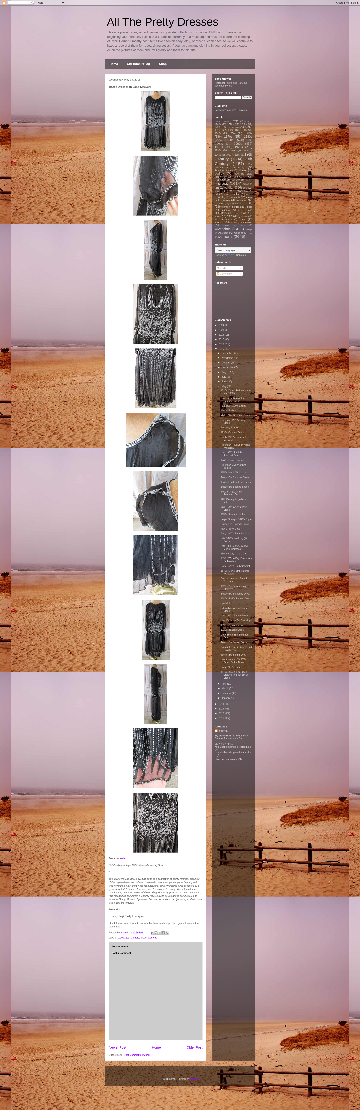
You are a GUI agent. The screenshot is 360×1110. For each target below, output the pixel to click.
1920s (120, 937)
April (224, 683)
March (225, 688)
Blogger (194, 1078)
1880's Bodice (228, 410)
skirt (229, 216)
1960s (218, 155)
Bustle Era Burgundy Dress (235, 593)
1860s (248, 133)
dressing (247, 184)
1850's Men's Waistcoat (233, 472)
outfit (249, 203)
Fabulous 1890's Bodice (234, 405)
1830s (243, 130)
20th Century (132, 937)
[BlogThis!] (156, 933)
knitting (221, 197)
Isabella (222, 730)
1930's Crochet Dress (232, 432)
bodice (219, 173)
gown (230, 190)
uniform (227, 225)
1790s (218, 127)
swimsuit (219, 222)
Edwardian (227, 187)
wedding (238, 232)
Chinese (238, 176)
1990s (237, 155)
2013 (222, 708)
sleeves (245, 216)
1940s (233, 150)
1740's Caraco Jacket (232, 460)
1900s (238, 143)
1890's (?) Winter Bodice (234, 625)
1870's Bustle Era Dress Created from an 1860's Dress (235, 675)
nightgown (241, 200)
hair (246, 191)
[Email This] (152, 933)
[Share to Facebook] (163, 933)
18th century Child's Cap (234, 553)
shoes (218, 216)
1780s (243, 124)
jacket (236, 194)
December (227, 353)
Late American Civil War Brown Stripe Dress (234, 661)
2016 (222, 344)
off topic (219, 203)
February (227, 693)
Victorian (222, 229)
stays (242, 219)
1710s (217, 121)
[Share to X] (160, 933)
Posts (222, 268)
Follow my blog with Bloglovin (231, 110)
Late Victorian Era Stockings (236, 620)
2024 (222, 325)
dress (144, 937)
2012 (222, 713)
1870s (228, 136)
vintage (249, 230)
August (226, 372)
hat (216, 194)
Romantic (226, 213)
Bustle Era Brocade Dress (235, 524)
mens (249, 197)
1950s (245, 151)
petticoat (237, 206)
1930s (218, 150)
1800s (244, 127)
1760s (218, 124)
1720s (226, 121)
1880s (248, 136)
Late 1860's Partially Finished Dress (232, 454)
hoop (226, 194)
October (226, 362)
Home (114, 64)
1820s (231, 130)
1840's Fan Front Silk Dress (236, 482)
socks (229, 219)
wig (250, 233)
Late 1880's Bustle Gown (234, 615)
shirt (243, 213)
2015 (222, 349)
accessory (238, 167)
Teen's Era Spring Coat (233, 654)
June (225, 381)
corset (223, 179)
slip (216, 219)
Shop (163, 64)
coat (250, 176)
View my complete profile (228, 759)
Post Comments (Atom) (137, 1054)
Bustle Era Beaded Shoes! (235, 486)
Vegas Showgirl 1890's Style (236, 519)
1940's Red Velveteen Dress (236, 598)
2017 (222, 339)
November (227, 357)
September (228, 367)
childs (223, 176)
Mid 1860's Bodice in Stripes (236, 415)
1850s (232, 133)
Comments (225, 273)
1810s (218, 130)
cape (249, 173)
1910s (219, 147)
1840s (218, 133)
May (224, 386)
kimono (249, 194)
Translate (241, 255)
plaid (249, 206)
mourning (225, 200)
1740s (236, 121)
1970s (228, 155)
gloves (218, 191)
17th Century (232, 127)
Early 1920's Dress (231, 667)
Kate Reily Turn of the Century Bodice (232, 400)
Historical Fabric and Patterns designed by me (231, 84)
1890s (229, 140)
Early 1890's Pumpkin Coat (235, 533)
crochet (249, 180)
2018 (222, 334)
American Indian (224, 170)
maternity (235, 197)
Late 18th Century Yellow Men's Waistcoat (234, 547)
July (224, 376)
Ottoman (234, 203)
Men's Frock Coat (230, 528)
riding (240, 210)
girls (245, 187)
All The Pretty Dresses (162, 22)
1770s (230, 124)
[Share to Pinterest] (167, 933)
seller (123, 858)
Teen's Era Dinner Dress (234, 642)
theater (234, 223)
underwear (246, 222)
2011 (222, 718)
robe (250, 210)
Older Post (194, 1047)
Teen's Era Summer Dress (235, 477)
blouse (242, 170)
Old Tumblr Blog (138, 64)
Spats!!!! (225, 603)
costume (236, 179)
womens (152, 937)
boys (237, 173)
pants (225, 207)
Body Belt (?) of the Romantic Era (231, 493)
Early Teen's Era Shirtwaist (235, 566)
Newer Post (117, 1047)
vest (243, 225)
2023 (222, 330)
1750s (246, 121)
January (226, 698)
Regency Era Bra (230, 427)
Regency (225, 210)
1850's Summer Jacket (233, 514)
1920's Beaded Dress (232, 629)
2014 (222, 704)
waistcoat (223, 232)
